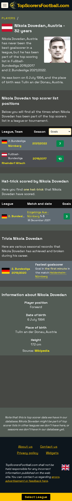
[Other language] (65, 466)
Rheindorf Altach (13, 163)
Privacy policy (27, 453)
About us (25, 447)
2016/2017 (40, 158)
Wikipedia (42, 351)
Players (8, 18)
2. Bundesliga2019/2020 (21, 271)
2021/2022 (39, 143)
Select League (36, 497)
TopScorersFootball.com (43, 5)
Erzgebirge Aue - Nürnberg (38, 214)
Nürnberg (14, 146)
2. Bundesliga (17, 216)
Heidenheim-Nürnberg (50, 274)
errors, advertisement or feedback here (32, 479)
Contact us (48, 447)
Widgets (52, 453)
